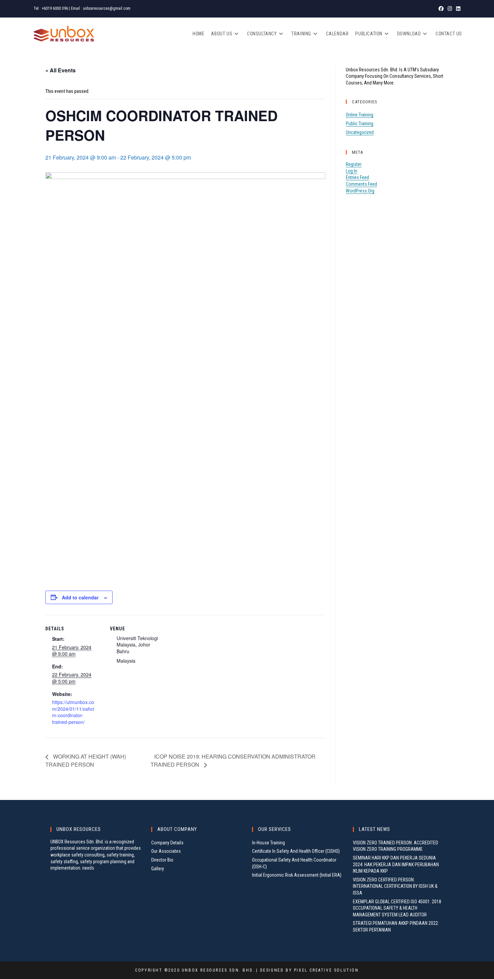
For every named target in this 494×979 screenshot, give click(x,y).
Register (354, 164)
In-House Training (268, 842)
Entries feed (357, 177)
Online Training (359, 114)
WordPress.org (360, 191)
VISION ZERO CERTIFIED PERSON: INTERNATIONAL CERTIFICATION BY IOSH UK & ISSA (395, 886)
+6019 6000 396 (55, 8)
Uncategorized (360, 132)
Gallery (157, 868)
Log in (351, 171)
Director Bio (162, 860)
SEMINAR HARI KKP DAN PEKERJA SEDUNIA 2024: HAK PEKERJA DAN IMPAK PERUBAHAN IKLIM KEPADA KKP (396, 864)
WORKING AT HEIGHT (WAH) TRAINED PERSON (85, 760)
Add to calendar (80, 597)
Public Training (359, 123)
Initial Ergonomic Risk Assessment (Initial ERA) (296, 875)
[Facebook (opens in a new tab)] (441, 8)
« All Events (60, 70)
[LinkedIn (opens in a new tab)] (457, 8)
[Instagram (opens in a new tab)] (450, 8)
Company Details (167, 842)
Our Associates (166, 851)
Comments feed (361, 184)
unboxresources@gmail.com (106, 8)
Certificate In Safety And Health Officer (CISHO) (296, 851)
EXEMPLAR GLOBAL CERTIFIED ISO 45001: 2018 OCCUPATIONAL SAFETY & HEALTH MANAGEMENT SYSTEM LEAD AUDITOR (397, 908)
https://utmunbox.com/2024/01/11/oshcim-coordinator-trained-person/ (73, 712)
